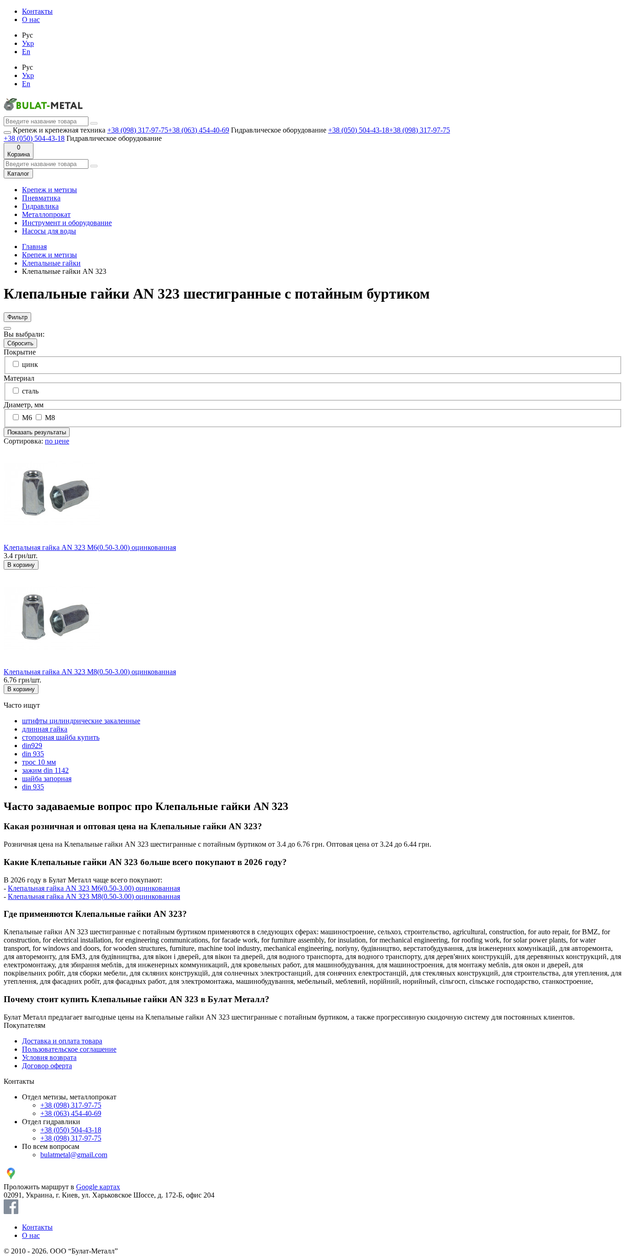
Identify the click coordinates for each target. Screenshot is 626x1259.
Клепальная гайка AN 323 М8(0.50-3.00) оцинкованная (90, 672)
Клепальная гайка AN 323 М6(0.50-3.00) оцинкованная (90, 547)
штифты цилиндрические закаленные (81, 721)
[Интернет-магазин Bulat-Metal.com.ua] (43, 112)
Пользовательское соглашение (69, 1049)
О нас (31, 19)
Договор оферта (47, 1066)
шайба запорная (46, 778)
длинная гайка (44, 729)
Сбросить (20, 343)
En (26, 51)
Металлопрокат (46, 214)
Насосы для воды (49, 231)
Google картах (98, 1187)
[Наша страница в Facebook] (11, 1211)
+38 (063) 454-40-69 (198, 130)
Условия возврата (49, 1057)
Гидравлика (40, 206)
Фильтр (17, 317)
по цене (57, 441)
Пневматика (41, 198)
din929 (32, 745)
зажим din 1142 (45, 770)
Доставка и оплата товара (62, 1041)
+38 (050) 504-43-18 (358, 130)
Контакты (37, 11)
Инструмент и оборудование (67, 223)
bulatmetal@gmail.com (73, 1155)
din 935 (33, 754)
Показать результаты (36, 432)
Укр (28, 43)
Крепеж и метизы (49, 190)
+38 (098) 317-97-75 (137, 130)
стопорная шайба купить (60, 737)
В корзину (21, 564)
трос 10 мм (39, 762)
